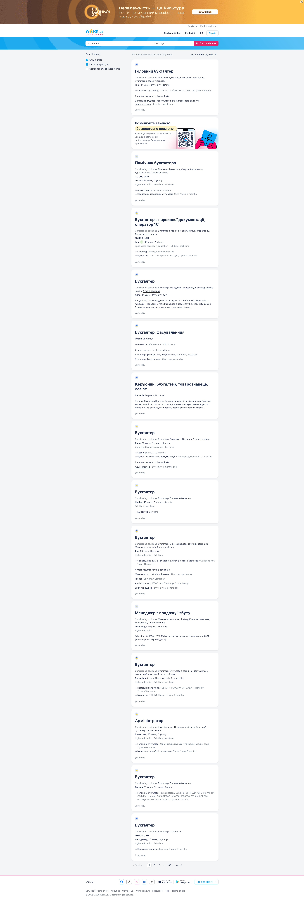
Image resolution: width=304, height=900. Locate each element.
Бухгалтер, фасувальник (147, 359)
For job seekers (208, 26)
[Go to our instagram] (136, 881)
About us (115, 891)
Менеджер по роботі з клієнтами (152, 574)
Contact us (127, 891)
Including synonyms (99, 64)
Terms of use (178, 891)
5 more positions (201, 439)
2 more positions (159, 172)
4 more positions (151, 291)
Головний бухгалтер (154, 71)
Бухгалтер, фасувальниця (160, 332)
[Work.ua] (94, 32)
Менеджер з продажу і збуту (162, 613)
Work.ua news (143, 891)
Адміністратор (142, 467)
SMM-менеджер (143, 588)
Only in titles (95, 60)
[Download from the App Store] (165, 881)
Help (167, 891)
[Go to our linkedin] (144, 881)
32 (169, 865)
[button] (201, 33)
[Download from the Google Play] (183, 881)
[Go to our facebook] (121, 881)
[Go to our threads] (129, 881)
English (89, 882)
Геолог (138, 579)
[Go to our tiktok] (151, 881)
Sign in (212, 33)
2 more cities (177, 678)
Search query (93, 54)
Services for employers (97, 891)
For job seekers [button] (205, 882)
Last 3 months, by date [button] (201, 54)
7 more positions (165, 547)
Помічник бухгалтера (155, 163)
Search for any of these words (104, 69)
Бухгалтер (145, 281)
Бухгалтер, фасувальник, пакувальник (155, 354)
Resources (157, 891)
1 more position (154, 730)
